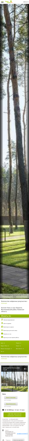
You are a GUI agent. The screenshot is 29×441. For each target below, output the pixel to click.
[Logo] (8, 2)
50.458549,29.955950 (21, 433)
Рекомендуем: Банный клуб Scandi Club (14, 296)
